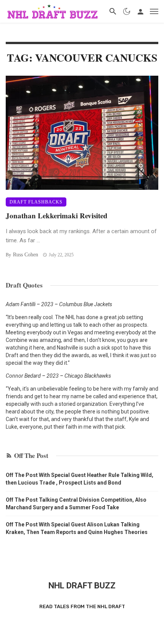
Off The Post (31, 455)
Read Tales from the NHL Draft (82, 606)
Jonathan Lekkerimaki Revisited (57, 215)
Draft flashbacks (36, 202)
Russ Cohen (25, 254)
